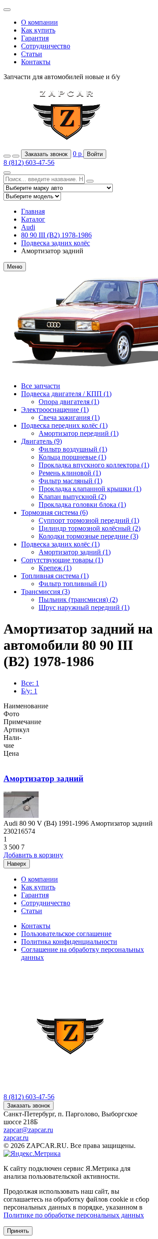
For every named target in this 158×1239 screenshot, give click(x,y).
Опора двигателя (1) (69, 401)
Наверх (16, 863)
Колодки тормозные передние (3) (88, 536)
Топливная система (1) (55, 575)
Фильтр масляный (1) (70, 481)
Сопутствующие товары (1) (62, 560)
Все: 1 (30, 683)
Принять (18, 1231)
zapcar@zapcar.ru (28, 1129)
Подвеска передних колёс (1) (64, 425)
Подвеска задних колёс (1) (60, 544)
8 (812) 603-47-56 (29, 162)
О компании (39, 22)
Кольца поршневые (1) (72, 457)
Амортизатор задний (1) (75, 552)
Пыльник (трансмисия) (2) (78, 599)
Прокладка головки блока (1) (82, 504)
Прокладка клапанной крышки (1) (90, 488)
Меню (14, 266)
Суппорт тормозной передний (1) (89, 520)
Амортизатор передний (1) (78, 433)
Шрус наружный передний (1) (84, 607)
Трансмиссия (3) (45, 591)
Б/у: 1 (29, 691)
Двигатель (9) (41, 441)
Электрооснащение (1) (55, 409)
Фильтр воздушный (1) (73, 449)
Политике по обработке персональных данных (74, 1215)
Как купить (38, 30)
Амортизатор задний (43, 778)
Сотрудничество (45, 46)
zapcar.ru (16, 1137)
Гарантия (35, 38)
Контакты (35, 62)
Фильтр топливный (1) (73, 583)
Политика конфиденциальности (69, 941)
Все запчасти (40, 386)
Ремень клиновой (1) (70, 473)
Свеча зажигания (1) (69, 417)
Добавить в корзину (33, 855)
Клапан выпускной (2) (72, 496)
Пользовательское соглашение (66, 933)
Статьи (31, 54)
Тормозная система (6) (54, 512)
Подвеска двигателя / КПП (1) (66, 393)
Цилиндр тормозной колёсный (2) (89, 528)
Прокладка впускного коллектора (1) (94, 465)
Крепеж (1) (55, 568)
